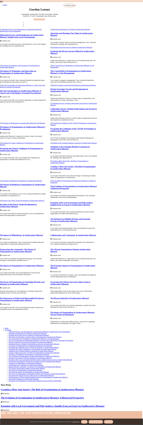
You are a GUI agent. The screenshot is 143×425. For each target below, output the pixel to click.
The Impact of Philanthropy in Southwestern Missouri (25, 363)
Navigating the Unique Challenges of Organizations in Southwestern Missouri (32, 349)
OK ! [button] (84, 421)
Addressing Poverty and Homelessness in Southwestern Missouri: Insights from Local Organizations (39, 332)
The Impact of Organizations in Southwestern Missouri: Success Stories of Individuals (72, 313)
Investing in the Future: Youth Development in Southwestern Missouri (30, 358)
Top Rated (8, 330)
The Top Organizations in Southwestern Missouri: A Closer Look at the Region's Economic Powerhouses (41, 340)
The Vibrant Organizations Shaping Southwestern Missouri (27, 368)
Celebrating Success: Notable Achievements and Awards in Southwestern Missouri (34, 344)
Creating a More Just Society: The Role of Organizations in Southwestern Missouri (34, 353)
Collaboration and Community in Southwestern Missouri (73, 235)
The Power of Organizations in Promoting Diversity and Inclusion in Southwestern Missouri (37, 374)
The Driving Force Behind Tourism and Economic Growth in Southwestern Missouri (70, 220)
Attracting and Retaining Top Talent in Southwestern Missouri (28, 333)
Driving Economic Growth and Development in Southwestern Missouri (30, 342)
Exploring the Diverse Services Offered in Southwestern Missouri (29, 335)
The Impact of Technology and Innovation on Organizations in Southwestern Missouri (35, 337)
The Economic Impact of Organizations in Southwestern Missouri (29, 372)
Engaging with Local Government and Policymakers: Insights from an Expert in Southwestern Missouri (71, 204)
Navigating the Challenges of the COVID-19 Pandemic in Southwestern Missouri (34, 347)
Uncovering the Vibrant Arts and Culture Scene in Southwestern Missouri (31, 375)
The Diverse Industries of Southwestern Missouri (69, 298)
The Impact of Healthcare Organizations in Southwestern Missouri (29, 354)
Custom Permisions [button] (95, 421)
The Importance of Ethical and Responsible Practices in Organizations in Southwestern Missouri (38, 377)
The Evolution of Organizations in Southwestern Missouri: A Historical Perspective (34, 356)
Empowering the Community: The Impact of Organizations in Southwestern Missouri (35, 367)
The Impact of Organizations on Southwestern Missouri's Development (30, 346)
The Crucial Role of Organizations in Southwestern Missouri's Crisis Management (70, 72)
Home (5, 5)
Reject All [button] (108, 421)
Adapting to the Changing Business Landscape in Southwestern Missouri (31, 351)
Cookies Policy (76, 421)
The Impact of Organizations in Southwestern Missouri (25, 370)
